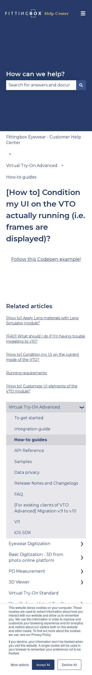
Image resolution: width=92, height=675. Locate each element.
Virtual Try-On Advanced (31, 165)
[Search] (81, 85)
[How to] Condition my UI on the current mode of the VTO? (42, 357)
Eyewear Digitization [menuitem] (29, 543)
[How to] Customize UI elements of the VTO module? (41, 389)
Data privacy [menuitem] (27, 472)
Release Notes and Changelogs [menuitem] (46, 483)
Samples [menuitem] (23, 461)
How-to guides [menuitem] (30, 439)
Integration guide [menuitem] (32, 429)
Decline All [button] (69, 664)
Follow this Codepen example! (46, 259)
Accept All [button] (43, 664)
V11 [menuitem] (17, 521)
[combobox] (41, 85)
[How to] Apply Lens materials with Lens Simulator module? (42, 320)
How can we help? (35, 74)
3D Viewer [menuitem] (19, 582)
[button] (82, 407)
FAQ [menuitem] (18, 494)
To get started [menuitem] (28, 417)
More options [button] (20, 664)
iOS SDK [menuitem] (22, 532)
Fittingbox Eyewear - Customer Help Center (43, 140)
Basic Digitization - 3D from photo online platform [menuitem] (36, 557)
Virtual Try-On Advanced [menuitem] (34, 407)
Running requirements (26, 373)
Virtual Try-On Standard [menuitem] (34, 593)
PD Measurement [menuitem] (27, 571)
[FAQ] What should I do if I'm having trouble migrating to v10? (45, 339)
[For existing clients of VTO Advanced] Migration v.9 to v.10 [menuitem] (45, 508)
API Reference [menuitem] (29, 450)
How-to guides (21, 177)
